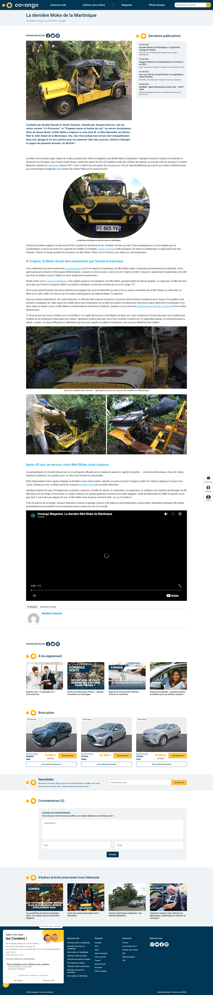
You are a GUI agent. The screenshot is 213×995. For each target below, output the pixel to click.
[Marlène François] (33, 619)
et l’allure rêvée (87, 484)
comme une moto (106, 249)
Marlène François (52, 613)
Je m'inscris (179, 782)
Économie (98, 967)
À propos (32, 607)
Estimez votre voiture (94, 5)
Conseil (97, 960)
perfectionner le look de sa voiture (153, 306)
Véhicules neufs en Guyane (77, 956)
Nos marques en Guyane (76, 963)
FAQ (123, 953)
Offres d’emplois (101, 971)
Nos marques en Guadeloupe (77, 952)
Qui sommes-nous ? (129, 946)
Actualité (62, 21)
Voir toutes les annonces (51, 764)
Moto (97, 950)
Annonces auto (58, 5)
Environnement (100, 964)
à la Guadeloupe (73, 268)
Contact (125, 943)
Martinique (53, 165)
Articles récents (48, 607)
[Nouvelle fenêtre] (152, 944)
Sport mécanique (101, 953)
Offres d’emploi (157, 5)
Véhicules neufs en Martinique (78, 966)
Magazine (127, 5)
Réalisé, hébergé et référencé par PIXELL (172, 992)
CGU (123, 960)
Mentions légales (128, 957)
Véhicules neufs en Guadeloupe (78, 943)
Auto (96, 946)
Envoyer (112, 854)
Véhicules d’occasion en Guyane (78, 959)
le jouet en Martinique (56, 281)
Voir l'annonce (67, 755)
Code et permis (100, 957)
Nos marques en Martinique (77, 976)
